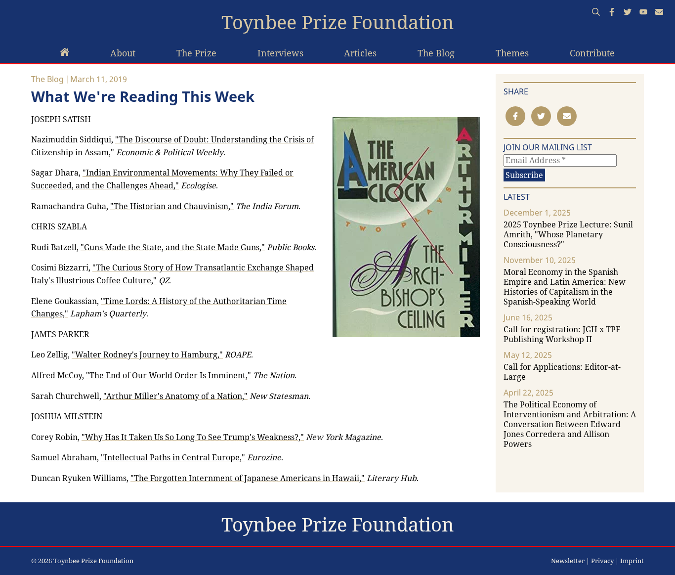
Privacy (602, 560)
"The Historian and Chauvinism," (172, 206)
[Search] (596, 12)
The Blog (436, 53)
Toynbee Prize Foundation (337, 22)
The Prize (196, 53)
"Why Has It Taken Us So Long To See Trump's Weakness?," (193, 437)
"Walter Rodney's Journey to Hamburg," (147, 354)
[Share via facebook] (515, 116)
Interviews (280, 53)
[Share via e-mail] (567, 116)
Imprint (632, 560)
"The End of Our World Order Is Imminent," (168, 375)
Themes (512, 53)
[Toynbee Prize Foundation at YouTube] (643, 12)
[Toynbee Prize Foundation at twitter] (627, 12)
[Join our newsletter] (659, 12)
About (122, 53)
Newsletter (568, 560)
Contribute (592, 53)
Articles (360, 53)
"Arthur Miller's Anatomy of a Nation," (175, 396)
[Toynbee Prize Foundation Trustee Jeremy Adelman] (64, 53)
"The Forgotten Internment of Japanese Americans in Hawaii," (247, 478)
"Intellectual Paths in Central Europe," (173, 457)
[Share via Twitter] (541, 116)
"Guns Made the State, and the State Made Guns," (173, 247)
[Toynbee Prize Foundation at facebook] (612, 12)
